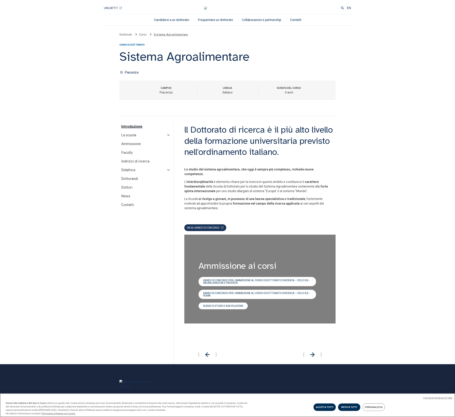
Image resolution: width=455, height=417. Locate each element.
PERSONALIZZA (374, 407)
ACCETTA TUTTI (325, 407)
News (125, 196)
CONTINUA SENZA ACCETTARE (437, 398)
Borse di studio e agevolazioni (223, 305)
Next (312, 354)
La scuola (128, 135)
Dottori (126, 187)
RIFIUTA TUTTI (349, 407)
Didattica (128, 170)
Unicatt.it (111, 8)
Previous (207, 354)
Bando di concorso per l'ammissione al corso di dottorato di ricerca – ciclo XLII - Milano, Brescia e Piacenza (256, 281)
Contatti (295, 20)
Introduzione (131, 126)
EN (349, 8)
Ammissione (131, 144)
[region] (227, 405)
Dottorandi (129, 179)
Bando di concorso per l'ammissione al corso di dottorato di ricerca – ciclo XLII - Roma (256, 294)
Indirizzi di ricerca (135, 161)
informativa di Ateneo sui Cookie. (59, 413)
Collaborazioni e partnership (261, 20)
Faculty (127, 152)
